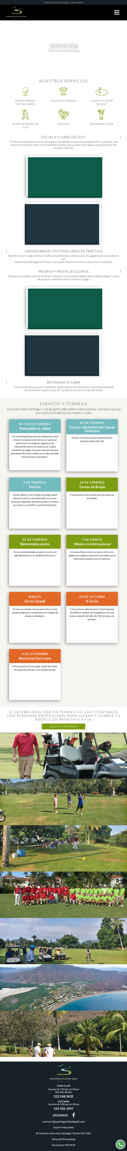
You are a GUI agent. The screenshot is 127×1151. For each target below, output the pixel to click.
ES (58, 11)
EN (68, 11)
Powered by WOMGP (63, 1145)
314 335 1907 (63, 1108)
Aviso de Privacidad (63, 1139)
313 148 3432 (63, 1096)
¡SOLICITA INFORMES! (63, 726)
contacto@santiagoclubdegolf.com (63, 1121)
